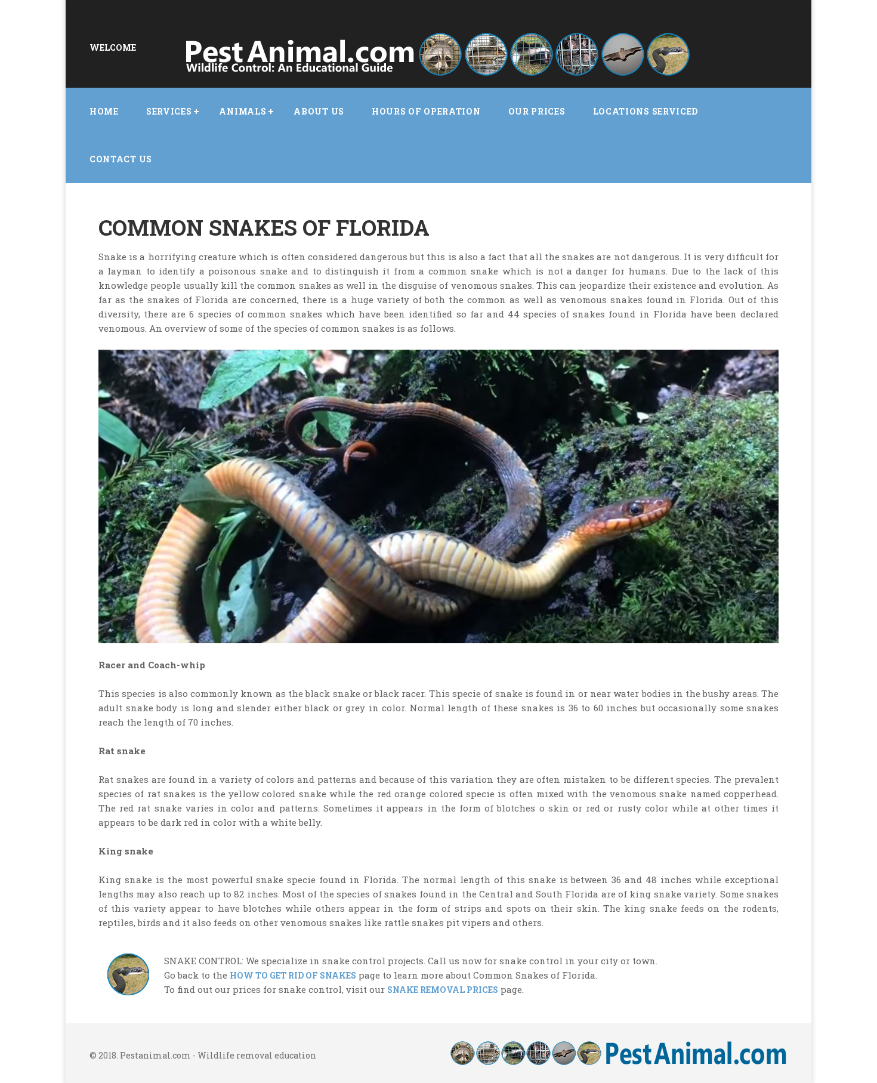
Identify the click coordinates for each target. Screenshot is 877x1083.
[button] (169, 111)
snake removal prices (442, 989)
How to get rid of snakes (293, 975)
